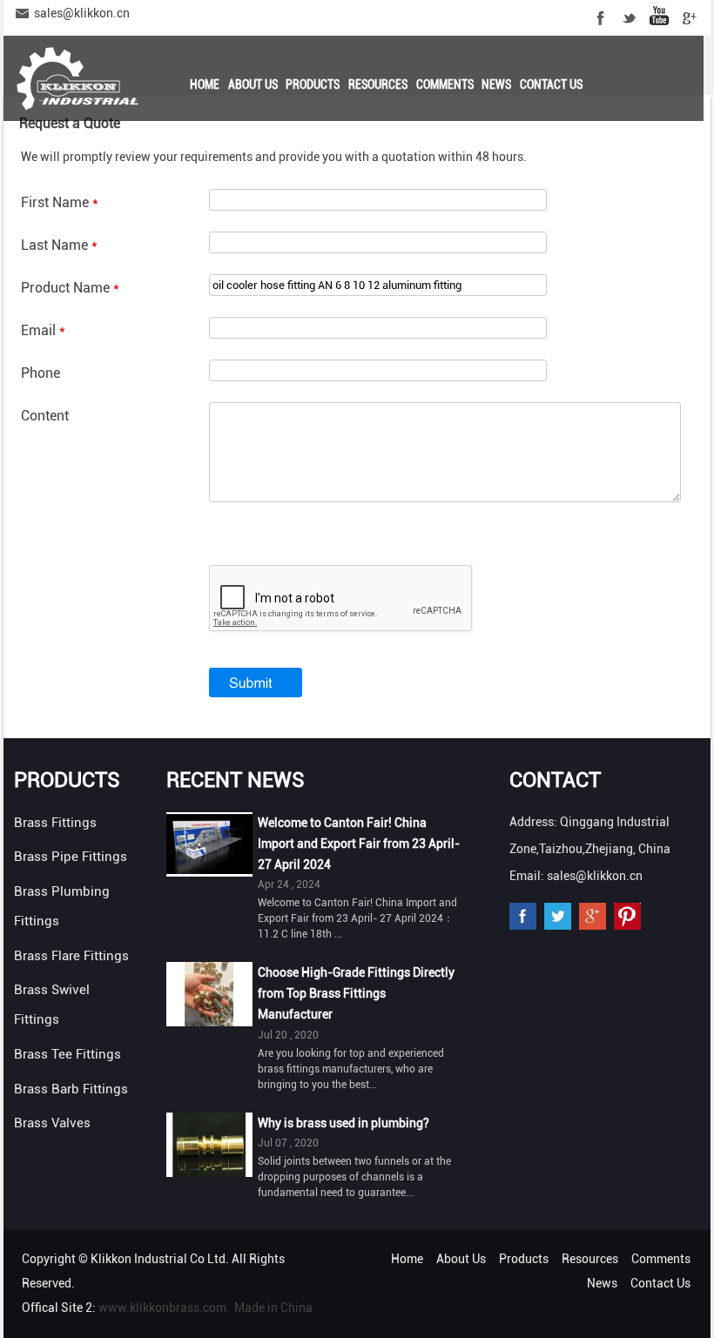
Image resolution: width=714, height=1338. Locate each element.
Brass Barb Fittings (71, 1089)
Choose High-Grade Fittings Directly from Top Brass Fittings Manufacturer (356, 993)
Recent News (235, 780)
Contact (555, 780)
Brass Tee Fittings (67, 1054)
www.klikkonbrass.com (162, 1307)
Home (204, 84)
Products (313, 84)
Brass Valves (52, 1123)
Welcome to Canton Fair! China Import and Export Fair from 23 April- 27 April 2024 (359, 843)
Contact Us (551, 84)
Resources (378, 84)
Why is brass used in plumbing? (343, 1123)
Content (45, 415)
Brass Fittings (55, 822)
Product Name (70, 287)
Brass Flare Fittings (71, 956)
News (496, 84)
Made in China (273, 1307)
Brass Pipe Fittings (70, 856)
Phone (40, 373)
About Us (253, 84)
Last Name (59, 245)
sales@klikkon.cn (82, 13)
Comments (445, 84)
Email (43, 330)
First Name (59, 202)
